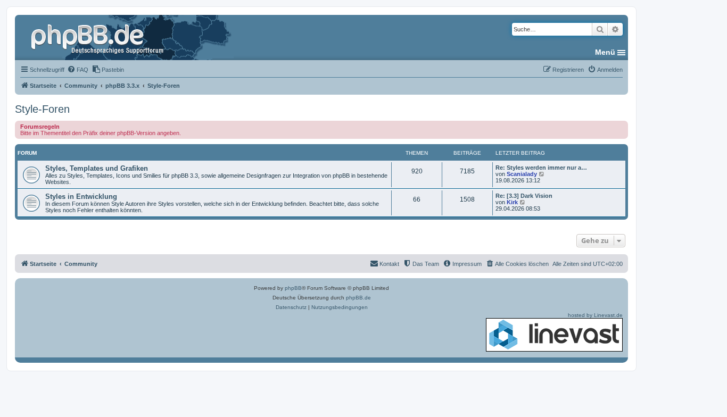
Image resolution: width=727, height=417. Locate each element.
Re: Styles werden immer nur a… (541, 167)
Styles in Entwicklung (81, 197)
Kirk (512, 202)
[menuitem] (77, 69)
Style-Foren (42, 109)
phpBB (293, 288)
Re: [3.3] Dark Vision (523, 196)
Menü (605, 52)
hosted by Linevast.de (595, 315)
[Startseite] (98, 37)
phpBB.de (358, 298)
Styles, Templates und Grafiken (96, 168)
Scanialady (522, 174)
